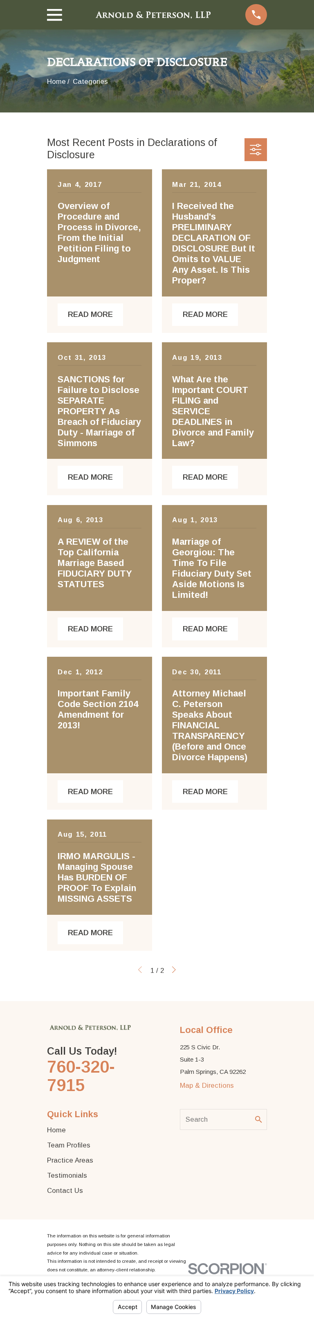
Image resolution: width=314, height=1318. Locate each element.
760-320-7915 (81, 1076)
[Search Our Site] (258, 1119)
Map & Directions (207, 1085)
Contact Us (65, 1191)
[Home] (153, 14)
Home (56, 1130)
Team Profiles (68, 1145)
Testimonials (67, 1175)
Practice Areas (70, 1160)
